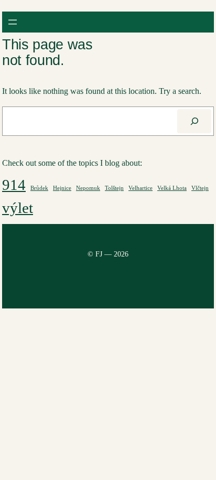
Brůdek (39, 188)
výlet (17, 207)
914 (14, 184)
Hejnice (62, 188)
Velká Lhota (172, 188)
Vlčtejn (200, 188)
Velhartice (140, 188)
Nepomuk (88, 188)
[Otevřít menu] (12, 22)
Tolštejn (114, 188)
